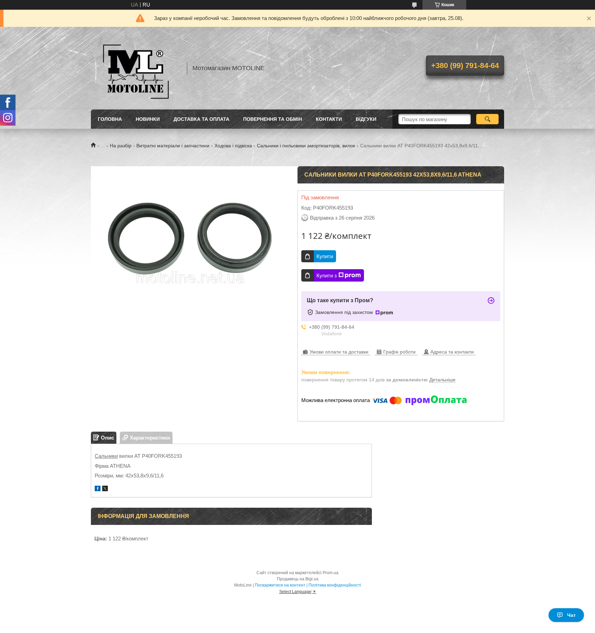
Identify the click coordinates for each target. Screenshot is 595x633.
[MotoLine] (135, 68)
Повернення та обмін (272, 119)
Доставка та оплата (201, 119)
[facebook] (98, 489)
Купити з (326, 275)
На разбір (121, 145)
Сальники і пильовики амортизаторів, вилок (306, 145)
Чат (571, 615)
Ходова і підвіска (233, 145)
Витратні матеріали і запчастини (172, 145)
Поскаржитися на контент (280, 585)
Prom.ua (330, 572)
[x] (105, 489)
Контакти (329, 119)
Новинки (148, 119)
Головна (110, 119)
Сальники (106, 456)
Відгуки (366, 119)
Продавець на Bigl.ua (298, 579)
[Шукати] (487, 119)
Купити (324, 256)
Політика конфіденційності (335, 585)
